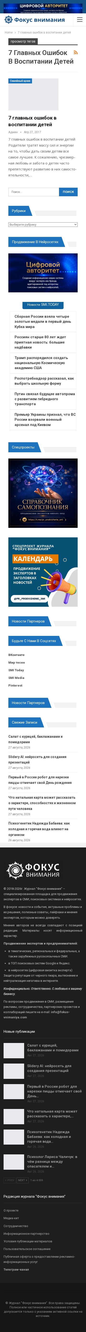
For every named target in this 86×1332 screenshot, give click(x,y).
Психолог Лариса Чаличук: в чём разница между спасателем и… (52, 1161)
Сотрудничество (16, 1226)
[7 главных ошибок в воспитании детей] (33, 94)
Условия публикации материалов (28, 1241)
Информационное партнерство (26, 1233)
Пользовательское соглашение (27, 1249)
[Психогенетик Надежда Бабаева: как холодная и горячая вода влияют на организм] (14, 1137)
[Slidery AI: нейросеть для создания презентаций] (14, 1071)
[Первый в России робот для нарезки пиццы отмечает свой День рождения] (14, 1091)
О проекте (11, 1210)
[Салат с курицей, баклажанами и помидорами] (14, 1050)
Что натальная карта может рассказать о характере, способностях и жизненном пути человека (42, 803)
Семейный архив (20, 81)
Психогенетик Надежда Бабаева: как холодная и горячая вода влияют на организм (39, 829)
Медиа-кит (11, 1218)
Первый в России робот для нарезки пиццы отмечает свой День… (54, 1091)
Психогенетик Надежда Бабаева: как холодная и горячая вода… (49, 1137)
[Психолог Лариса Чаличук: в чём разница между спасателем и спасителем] (14, 1162)
